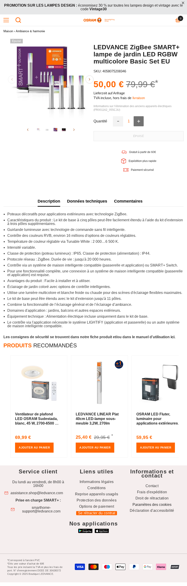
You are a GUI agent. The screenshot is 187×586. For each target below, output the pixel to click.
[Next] (90, 79)
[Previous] (12, 79)
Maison (8, 31)
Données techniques (87, 201)
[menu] (6, 20)
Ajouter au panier (34, 447)
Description (49, 201)
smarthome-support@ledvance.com (41, 509)
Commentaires (128, 201)
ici (172, 337)
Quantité (100, 121)
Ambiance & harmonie (30, 31)
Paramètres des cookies (151, 505)
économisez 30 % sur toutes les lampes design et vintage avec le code (93, 7)
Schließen (183, 3)
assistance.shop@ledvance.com (36, 493)
